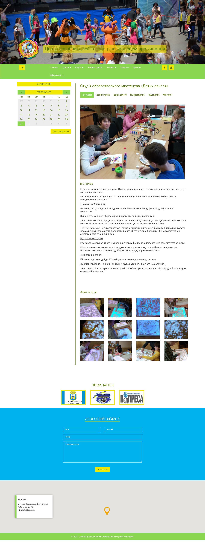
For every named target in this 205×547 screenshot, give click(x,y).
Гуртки (66, 67)
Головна (54, 67)
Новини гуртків (95, 67)
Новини (111, 67)
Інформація (56, 75)
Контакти (167, 95)
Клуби (78, 67)
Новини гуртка (103, 95)
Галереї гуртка (137, 95)
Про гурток (87, 95)
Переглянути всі (61, 131)
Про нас (137, 67)
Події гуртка (154, 95)
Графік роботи (120, 95)
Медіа (124, 67)
